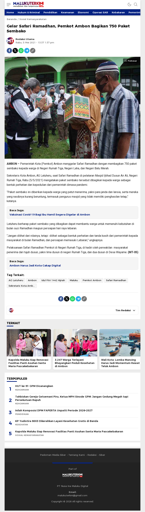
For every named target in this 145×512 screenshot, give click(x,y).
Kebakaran (118, 12)
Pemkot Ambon (92, 280)
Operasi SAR (100, 12)
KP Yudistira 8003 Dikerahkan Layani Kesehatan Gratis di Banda (56, 421)
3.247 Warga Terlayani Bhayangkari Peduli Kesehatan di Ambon (74, 363)
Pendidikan (50, 12)
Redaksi (92, 454)
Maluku (74, 280)
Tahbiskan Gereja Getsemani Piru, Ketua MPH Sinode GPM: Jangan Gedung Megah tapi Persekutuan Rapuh (71, 398)
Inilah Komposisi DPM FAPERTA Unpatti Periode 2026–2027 (53, 410)
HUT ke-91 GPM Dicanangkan (34, 386)
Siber (102, 454)
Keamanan (67, 12)
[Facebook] (9, 50)
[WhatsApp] (21, 50)
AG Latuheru (16, 280)
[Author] (10, 40)
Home (10, 12)
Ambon (32, 280)
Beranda (12, 19)
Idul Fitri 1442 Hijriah (53, 280)
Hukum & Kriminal (29, 12)
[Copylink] (32, 50)
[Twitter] (15, 50)
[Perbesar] (72, 157)
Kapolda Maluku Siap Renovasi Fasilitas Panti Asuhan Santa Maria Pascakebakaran (28, 363)
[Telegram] (27, 50)
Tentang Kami (76, 454)
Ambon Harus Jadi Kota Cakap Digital (35, 265)
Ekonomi (83, 12)
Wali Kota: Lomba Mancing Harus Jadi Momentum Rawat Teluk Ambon (120, 363)
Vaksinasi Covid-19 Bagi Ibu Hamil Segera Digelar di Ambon (50, 214)
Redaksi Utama (25, 39)
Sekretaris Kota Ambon (22, 285)
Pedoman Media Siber (53, 454)
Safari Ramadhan (116, 280)
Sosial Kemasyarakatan (33, 19)
